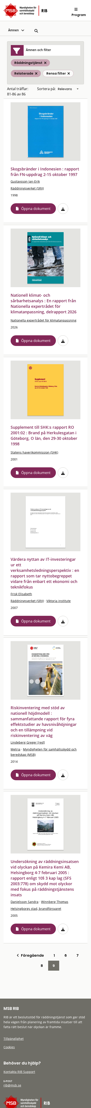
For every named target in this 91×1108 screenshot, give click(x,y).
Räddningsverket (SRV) (27, 188)
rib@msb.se (12, 1085)
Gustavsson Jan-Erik (25, 181)
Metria (15, 749)
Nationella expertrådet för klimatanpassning (43, 320)
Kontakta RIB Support (19, 1072)
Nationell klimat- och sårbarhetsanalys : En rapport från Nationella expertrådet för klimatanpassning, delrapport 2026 (43, 303)
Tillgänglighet (14, 1039)
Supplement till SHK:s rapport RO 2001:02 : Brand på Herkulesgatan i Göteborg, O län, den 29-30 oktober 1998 (44, 435)
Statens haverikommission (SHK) (34, 452)
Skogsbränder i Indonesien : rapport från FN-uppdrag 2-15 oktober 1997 (45, 171)
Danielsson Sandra (24, 902)
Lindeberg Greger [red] (28, 742)
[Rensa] (69, 73)
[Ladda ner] (63, 208)
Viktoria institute (58, 601)
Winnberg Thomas (54, 902)
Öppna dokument (36, 208)
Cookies (9, 1047)
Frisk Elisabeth (21, 594)
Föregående (31, 955)
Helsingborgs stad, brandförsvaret (36, 909)
